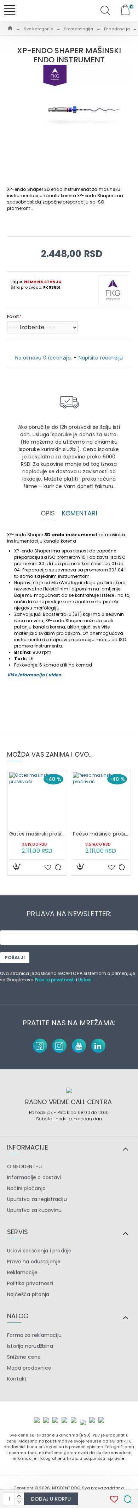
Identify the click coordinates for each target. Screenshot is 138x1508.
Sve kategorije (38, 29)
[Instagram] (59, 1046)
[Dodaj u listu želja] (48, 867)
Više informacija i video (34, 675)
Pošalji (15, 957)
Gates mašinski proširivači (37, 834)
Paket (13, 316)
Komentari (79, 513)
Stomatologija (78, 29)
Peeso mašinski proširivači (101, 834)
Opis (48, 513)
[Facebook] (40, 1046)
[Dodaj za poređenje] (58, 867)
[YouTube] (79, 1046)
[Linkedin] (98, 1046)
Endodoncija (117, 29)
